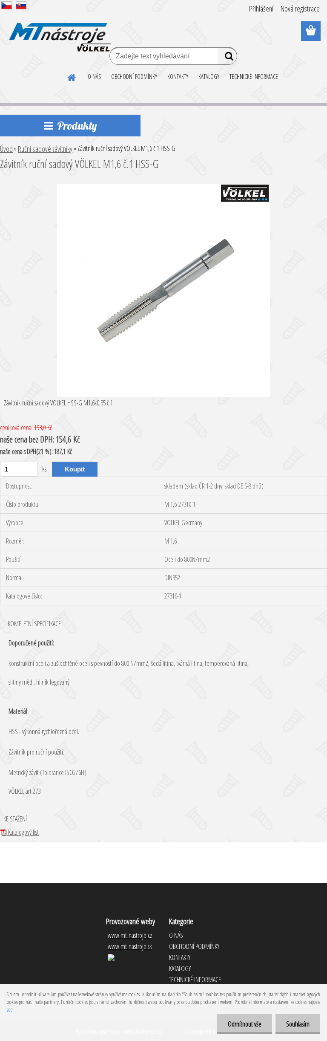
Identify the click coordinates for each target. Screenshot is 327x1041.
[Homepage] (71, 76)
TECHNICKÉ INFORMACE (253, 76)
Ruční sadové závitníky (45, 149)
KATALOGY (208, 76)
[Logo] (58, 31)
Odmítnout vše (244, 1024)
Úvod (6, 149)
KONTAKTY (177, 76)
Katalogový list (23, 832)
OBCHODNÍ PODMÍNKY (134, 76)
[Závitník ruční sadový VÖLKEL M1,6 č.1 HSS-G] (163, 187)
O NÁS (94, 76)
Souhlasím (298, 1024)
